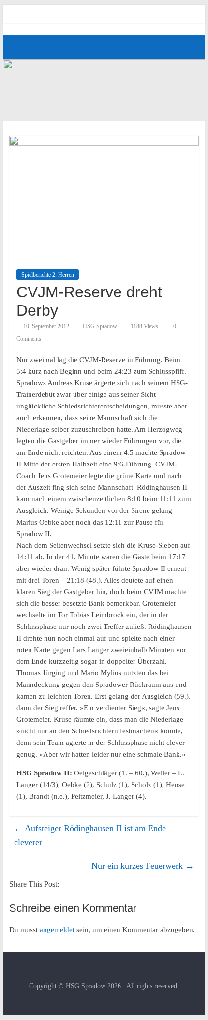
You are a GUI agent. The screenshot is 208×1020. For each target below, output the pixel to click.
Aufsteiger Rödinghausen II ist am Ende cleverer (90, 835)
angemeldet (57, 929)
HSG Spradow (100, 326)
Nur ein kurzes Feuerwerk (142, 866)
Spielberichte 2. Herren (47, 274)
